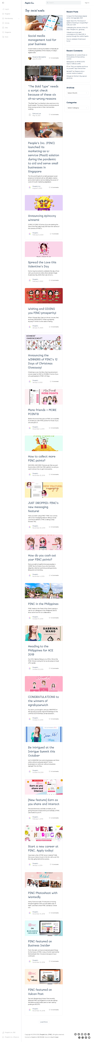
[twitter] (86, 1037)
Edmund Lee (36, 113)
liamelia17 (70, 71)
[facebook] (75, 1034)
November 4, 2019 (38, 576)
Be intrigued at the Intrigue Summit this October (41, 751)
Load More (44, 1022)
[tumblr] (83, 1037)
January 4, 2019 (37, 865)
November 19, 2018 (38, 1011)
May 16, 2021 (36, 115)
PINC (50, 1034)
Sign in (87, 3)
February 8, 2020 (37, 235)
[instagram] (79, 1034)
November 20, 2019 (38, 528)
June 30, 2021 (36, 59)
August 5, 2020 (37, 188)
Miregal (69, 76)
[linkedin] (82, 1034)
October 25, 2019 (37, 669)
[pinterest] (85, 1034)
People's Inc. (29, 2)
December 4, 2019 (38, 429)
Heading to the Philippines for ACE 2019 (40, 650)
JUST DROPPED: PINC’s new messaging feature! (43, 507)
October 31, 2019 (37, 619)
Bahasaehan (70, 55)
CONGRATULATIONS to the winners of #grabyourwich (43, 701)
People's (35, 233)
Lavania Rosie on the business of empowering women (77, 57)
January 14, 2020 (37, 328)
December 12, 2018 (38, 962)
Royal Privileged (54, 1037)
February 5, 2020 (37, 281)
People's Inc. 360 (35, 1037)
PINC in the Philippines (43, 604)
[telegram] (89, 1034)
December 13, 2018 (38, 914)
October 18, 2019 (37, 772)
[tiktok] (79, 1037)
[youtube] (89, 1037)
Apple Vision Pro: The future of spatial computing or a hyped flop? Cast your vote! (77, 23)
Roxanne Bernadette (39, 57)
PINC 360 (42, 1037)
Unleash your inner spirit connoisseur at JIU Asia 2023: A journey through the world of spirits (77, 34)
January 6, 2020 (37, 382)
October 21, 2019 (37, 720)
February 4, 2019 (37, 819)
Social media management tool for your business (42, 40)
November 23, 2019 (38, 475)
